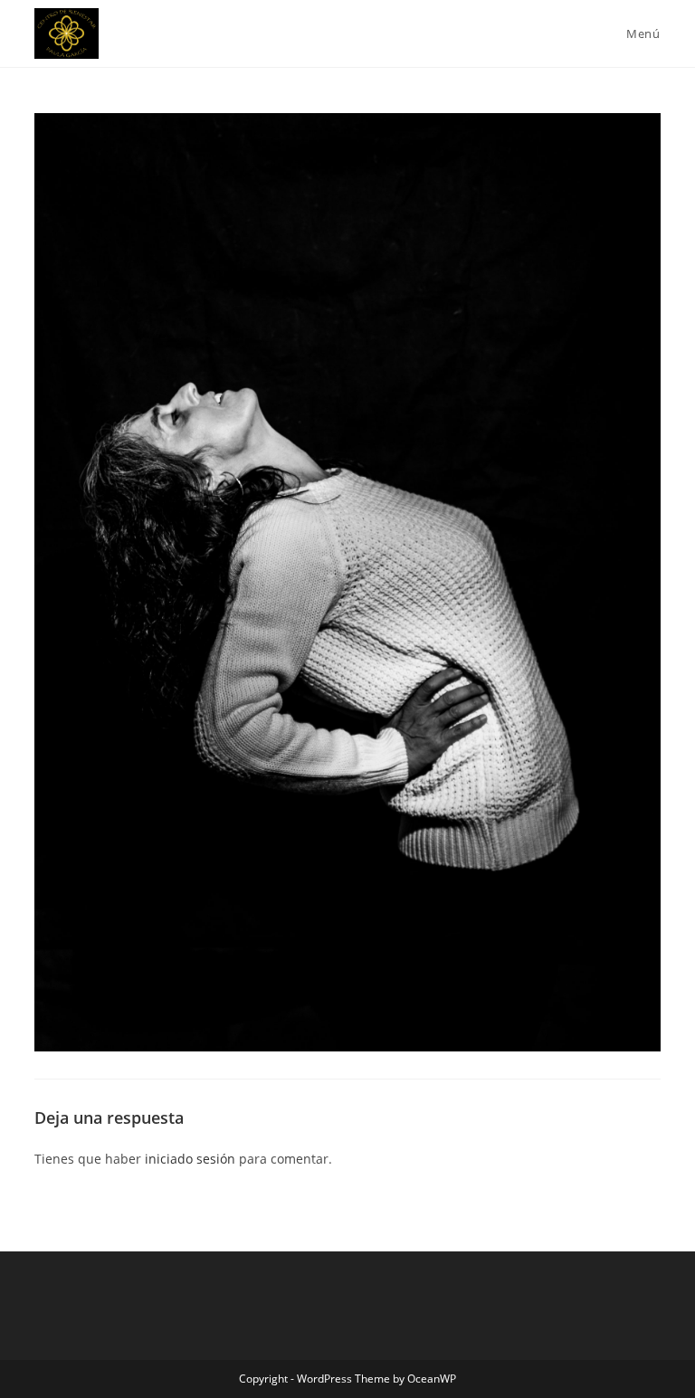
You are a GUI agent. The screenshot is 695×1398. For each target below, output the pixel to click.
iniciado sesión (190, 1158)
